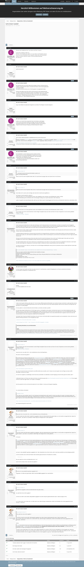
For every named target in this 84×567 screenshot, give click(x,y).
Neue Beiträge (9, 3)
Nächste (11, 44)
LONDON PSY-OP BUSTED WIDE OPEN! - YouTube (26, 319)
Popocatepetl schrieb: (21, 512)
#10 (76, 203)
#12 (76, 264)
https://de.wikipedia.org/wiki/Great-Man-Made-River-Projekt (59, 378)
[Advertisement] (42, 35)
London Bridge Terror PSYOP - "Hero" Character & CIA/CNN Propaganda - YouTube (32, 322)
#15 (76, 338)
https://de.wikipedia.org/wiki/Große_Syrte (24, 368)
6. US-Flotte (48, 362)
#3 (76, 80)
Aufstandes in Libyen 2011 (58, 442)
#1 (76, 48)
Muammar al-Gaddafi (57, 359)
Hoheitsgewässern (20, 360)
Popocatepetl (11, 347)
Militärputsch (34, 140)
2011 (71, 139)
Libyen (18, 440)
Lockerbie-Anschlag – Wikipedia (22, 214)
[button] (22, 1)
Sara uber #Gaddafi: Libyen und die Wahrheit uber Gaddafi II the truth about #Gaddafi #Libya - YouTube (37, 249)
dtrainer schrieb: (20, 187)
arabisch (26, 139)
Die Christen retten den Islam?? (19, 551)
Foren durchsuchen (16, 3)
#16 (76, 408)
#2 (76, 64)
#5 (76, 116)
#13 (76, 280)
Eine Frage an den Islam (17, 545)
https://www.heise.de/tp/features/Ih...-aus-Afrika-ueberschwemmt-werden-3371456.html (33, 401)
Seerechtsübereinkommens (39, 357)
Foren (14, 1)
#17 (76, 424)
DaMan (10, 72)
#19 (76, 482)
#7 (76, 149)
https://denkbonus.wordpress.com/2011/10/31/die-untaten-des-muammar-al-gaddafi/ (33, 260)
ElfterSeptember (11, 190)
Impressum (33, 1)
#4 (76, 100)
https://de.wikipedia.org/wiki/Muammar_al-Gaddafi (26, 142)
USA (17, 364)
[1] (20, 140)
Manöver (60, 362)
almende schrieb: (20, 171)
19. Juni (58, 139)
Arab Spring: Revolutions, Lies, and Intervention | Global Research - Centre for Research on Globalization (37, 333)
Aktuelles (19, 1)
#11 (76, 220)
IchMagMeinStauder (11, 289)
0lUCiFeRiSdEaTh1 (11, 228)
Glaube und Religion (51, 542)
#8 (76, 165)
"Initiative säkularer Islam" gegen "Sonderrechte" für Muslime (25, 542)
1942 (61, 139)
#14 (76, 298)
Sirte (64, 139)
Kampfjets (55, 363)
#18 (76, 465)
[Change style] (72, 1)
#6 (76, 132)
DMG (43, 139)
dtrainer (11, 141)
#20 (76, 506)
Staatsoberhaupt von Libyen (57, 140)
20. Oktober (68, 139)
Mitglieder (26, 1)
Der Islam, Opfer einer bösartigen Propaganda (22, 548)
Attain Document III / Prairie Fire (45, 364)
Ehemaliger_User (10, 25)
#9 (76, 181)
